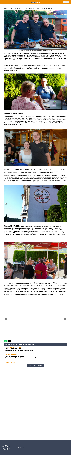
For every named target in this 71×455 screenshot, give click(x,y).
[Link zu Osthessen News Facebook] (18, 448)
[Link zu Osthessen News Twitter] (23, 448)
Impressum (6, 449)
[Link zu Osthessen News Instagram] (21, 448)
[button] (2, 2)
